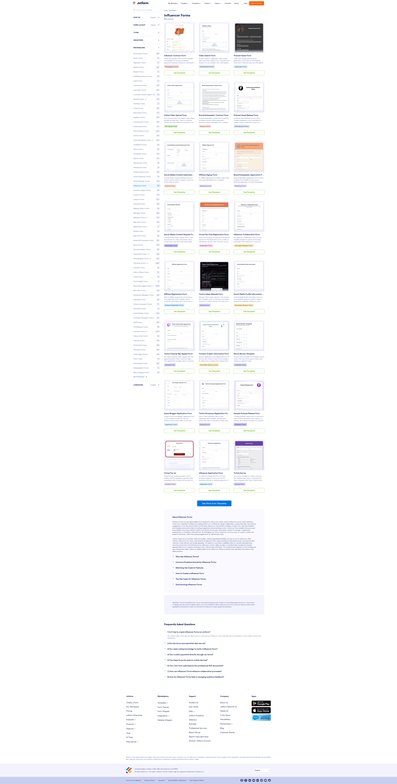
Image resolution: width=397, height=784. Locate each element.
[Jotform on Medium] (253, 780)
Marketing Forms (205, 186)
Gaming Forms (205, 305)
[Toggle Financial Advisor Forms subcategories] (153, 140)
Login (245, 3)
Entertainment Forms (207, 67)
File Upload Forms (171, 126)
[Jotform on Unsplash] (269, 780)
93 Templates (169, 19)
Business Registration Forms (174, 305)
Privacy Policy (149, 780)
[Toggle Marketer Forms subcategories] (147, 218)
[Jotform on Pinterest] (261, 780)
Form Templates (170, 10)
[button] (147, 17)
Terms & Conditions (133, 780)
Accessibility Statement (177, 780)
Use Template (179, 73)
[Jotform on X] (245, 780)
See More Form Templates (214, 503)
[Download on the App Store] (261, 710)
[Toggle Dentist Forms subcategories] (145, 99)
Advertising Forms (171, 246)
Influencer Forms (177, 15)
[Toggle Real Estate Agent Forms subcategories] (153, 286)
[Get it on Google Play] (261, 703)
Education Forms (240, 424)
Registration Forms (206, 246)
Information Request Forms (244, 246)
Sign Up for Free (256, 3)
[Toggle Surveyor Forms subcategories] (147, 331)
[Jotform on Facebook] (241, 780)
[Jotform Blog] (257, 780)
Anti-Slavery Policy (197, 780)
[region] (147, 201)
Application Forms (241, 67)
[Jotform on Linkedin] (249, 780)
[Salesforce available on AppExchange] (261, 717)
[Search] (134, 10)
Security (161, 780)
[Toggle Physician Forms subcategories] (147, 263)
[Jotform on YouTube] (265, 780)
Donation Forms (170, 484)
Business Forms (205, 126)
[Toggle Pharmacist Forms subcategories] (148, 254)
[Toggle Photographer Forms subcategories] (150, 259)
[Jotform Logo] (140, 3)
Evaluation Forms (240, 365)
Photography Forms (171, 67)
